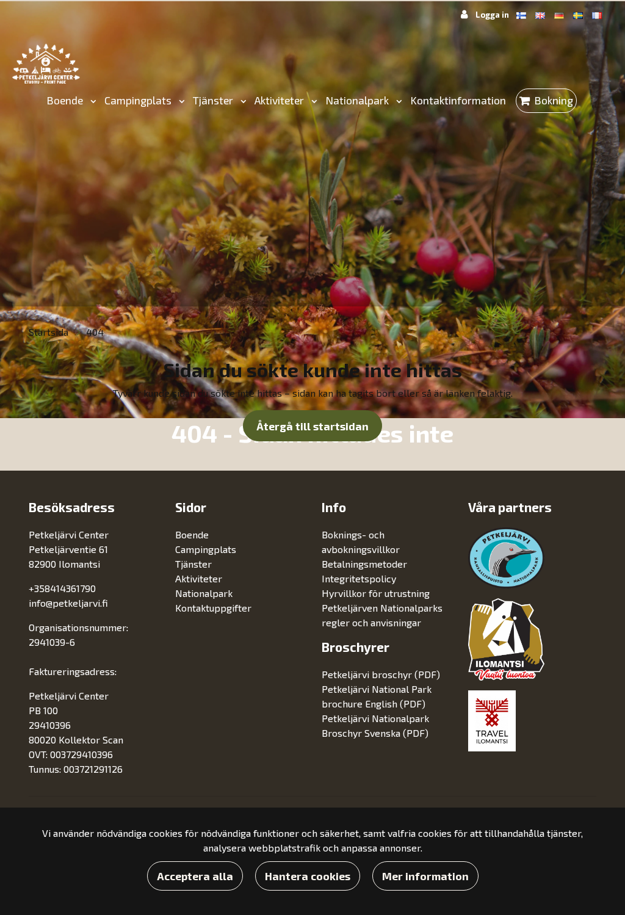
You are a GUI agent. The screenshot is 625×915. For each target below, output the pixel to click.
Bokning (553, 100)
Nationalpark (358, 100)
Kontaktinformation (458, 100)
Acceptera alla (195, 876)
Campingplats (139, 100)
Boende (65, 100)
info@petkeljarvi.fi (68, 603)
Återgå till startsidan (312, 426)
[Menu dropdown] (90, 101)
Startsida (50, 332)
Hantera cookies (307, 876)
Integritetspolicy (359, 578)
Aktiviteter (280, 100)
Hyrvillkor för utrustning (376, 593)
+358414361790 (62, 588)
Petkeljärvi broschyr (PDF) (381, 674)
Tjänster (214, 100)
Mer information (425, 876)
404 (95, 332)
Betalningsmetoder (364, 564)
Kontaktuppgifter (213, 607)
